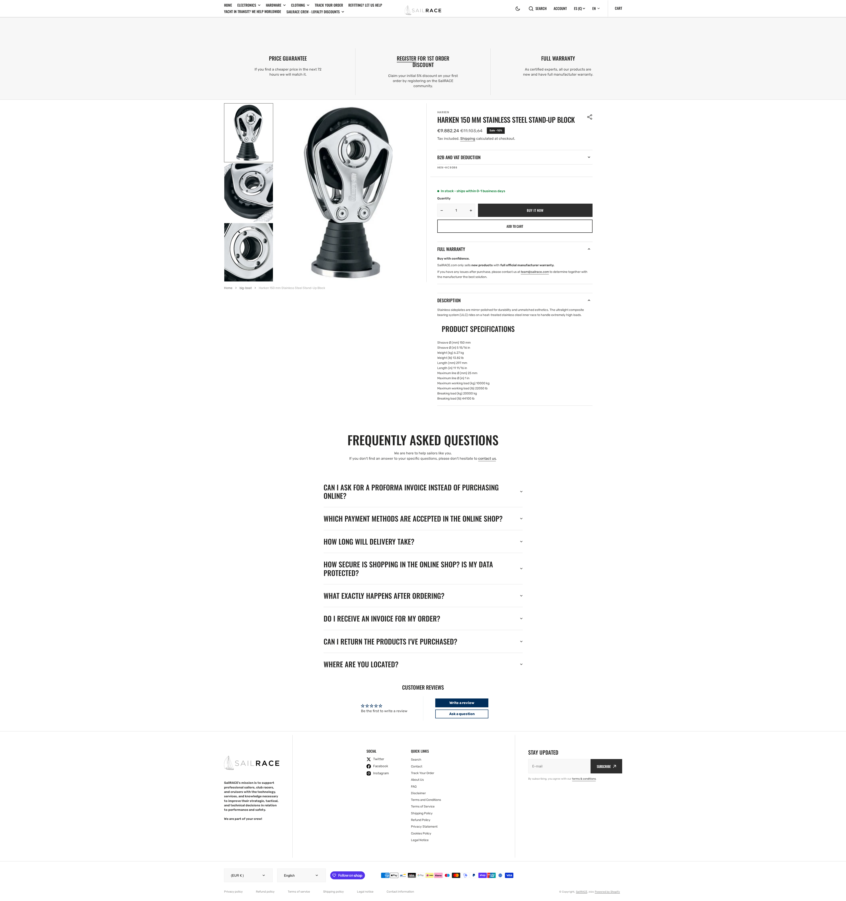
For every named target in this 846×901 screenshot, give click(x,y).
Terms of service (299, 891)
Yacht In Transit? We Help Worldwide (252, 11)
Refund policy (265, 891)
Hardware (273, 5)
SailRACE (581, 891)
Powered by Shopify (607, 891)
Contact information (400, 891)
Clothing (298, 5)
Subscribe (604, 766)
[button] (517, 8)
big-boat (246, 288)
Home (228, 5)
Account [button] (560, 8)
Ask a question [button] (462, 714)
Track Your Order (329, 5)
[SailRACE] (423, 8)
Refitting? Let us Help (365, 5)
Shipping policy (333, 891)
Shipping (467, 138)
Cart (618, 8)
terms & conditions (584, 778)
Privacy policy (233, 891)
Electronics (246, 5)
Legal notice (365, 891)
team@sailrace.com (535, 272)
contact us (487, 458)
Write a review (461, 703)
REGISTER (406, 58)
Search (541, 8)
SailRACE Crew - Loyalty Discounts (313, 11)
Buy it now (535, 210)
